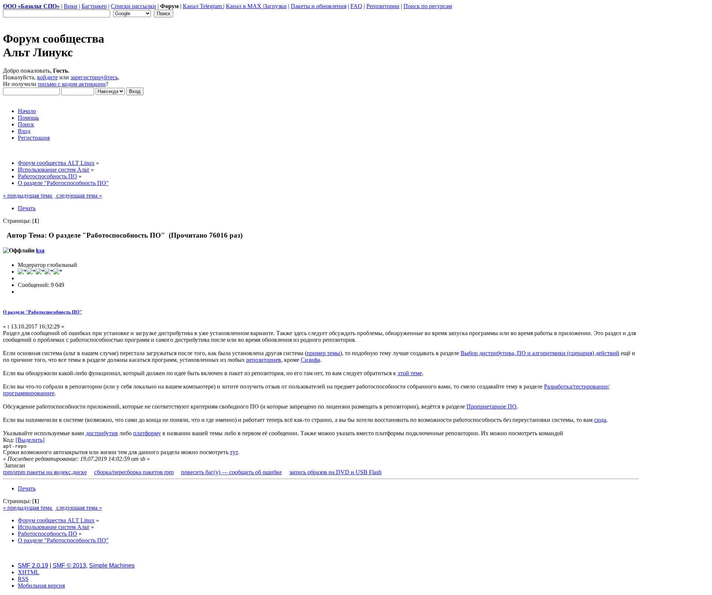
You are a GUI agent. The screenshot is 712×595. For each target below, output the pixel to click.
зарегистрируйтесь (94, 77)
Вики (71, 6)
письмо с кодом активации (72, 84)
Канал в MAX (244, 6)
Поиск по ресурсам (427, 6)
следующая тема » (78, 195)
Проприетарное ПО (492, 406)
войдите (47, 77)
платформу (147, 433)
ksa (40, 250)
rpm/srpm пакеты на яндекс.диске (45, 472)
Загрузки (275, 6)
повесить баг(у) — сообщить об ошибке (231, 472)
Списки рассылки (133, 6)
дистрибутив (102, 433)
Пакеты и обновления (318, 6)
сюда (600, 420)
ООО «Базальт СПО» (31, 6)
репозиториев (263, 360)
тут (234, 452)
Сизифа (310, 360)
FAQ (356, 6)
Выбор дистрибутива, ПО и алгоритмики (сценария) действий (540, 353)
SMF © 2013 (69, 565)
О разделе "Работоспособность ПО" (42, 312)
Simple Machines (112, 565)
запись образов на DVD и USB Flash (335, 472)
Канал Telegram (203, 6)
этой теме (410, 373)
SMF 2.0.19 (33, 565)
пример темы (323, 353)
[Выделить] (30, 440)
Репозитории (382, 6)
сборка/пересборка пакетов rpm (134, 472)
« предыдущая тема (28, 195)
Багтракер (94, 6)
